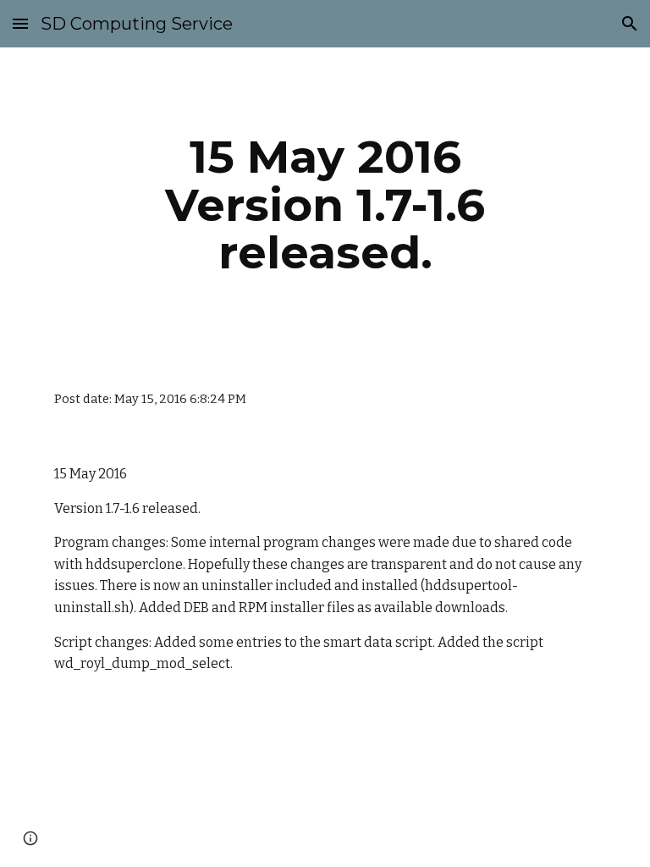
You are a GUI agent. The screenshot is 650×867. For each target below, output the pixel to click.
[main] (324, 205)
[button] (20, 23)
